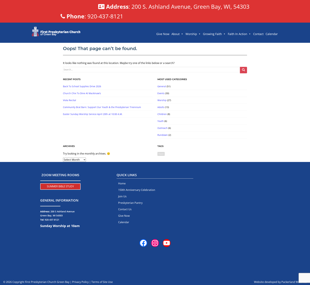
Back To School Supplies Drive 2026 (82, 86)
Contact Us (125, 209)
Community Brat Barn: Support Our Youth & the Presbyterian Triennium (102, 107)
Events (161, 93)
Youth (160, 121)
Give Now (162, 34)
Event (161, 153)
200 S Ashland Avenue (63, 211)
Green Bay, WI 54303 (51, 215)
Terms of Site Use (102, 282)
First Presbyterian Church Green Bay (47, 282)
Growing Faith (212, 34)
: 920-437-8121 (95, 16)
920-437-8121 (52, 219)
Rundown (162, 134)
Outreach (162, 128)
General (161, 86)
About (175, 34)
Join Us (122, 196)
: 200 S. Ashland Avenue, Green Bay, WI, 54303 (177, 6)
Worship (191, 34)
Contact (258, 34)
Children (162, 114)
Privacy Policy (80, 282)
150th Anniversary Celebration (136, 190)
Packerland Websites (294, 282)
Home (122, 183)
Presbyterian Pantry (130, 203)
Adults (160, 107)
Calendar (272, 34)
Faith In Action (237, 34)
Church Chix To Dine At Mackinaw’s (82, 93)
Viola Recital (69, 100)
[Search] (243, 70)
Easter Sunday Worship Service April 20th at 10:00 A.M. (93, 114)
